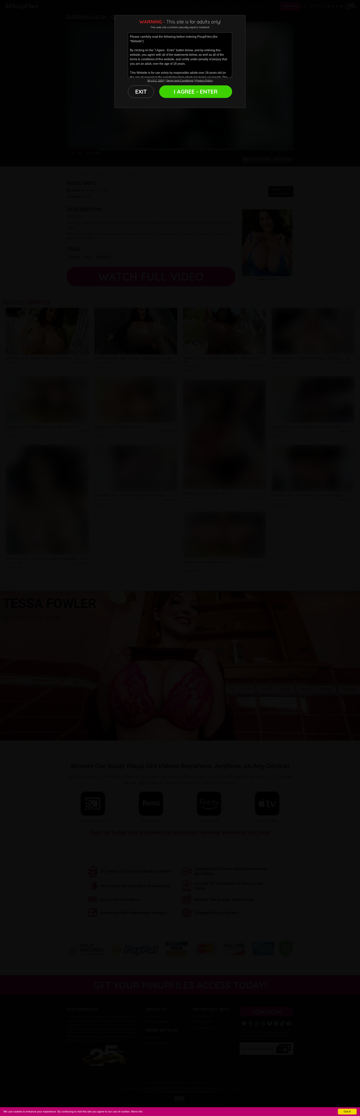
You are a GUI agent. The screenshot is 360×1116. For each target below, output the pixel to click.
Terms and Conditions (179, 80)
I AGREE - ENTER (196, 91)
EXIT (141, 91)
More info (136, 1111)
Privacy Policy (204, 80)
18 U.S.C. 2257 (155, 80)
